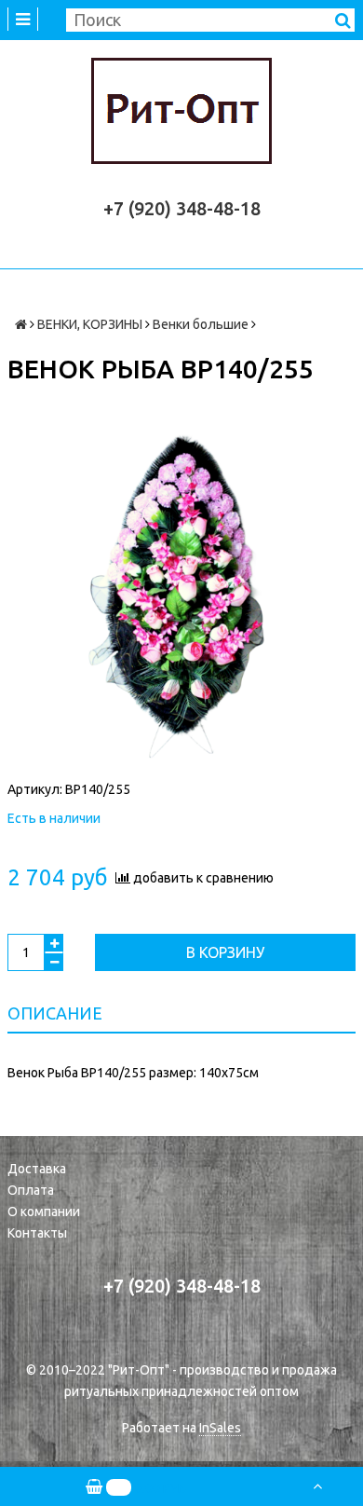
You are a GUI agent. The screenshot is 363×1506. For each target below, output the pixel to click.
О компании (43, 1211)
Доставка (36, 1168)
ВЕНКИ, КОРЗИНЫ (89, 324)
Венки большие (201, 324)
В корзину (225, 952)
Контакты (37, 1232)
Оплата (30, 1190)
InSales (220, 1427)
